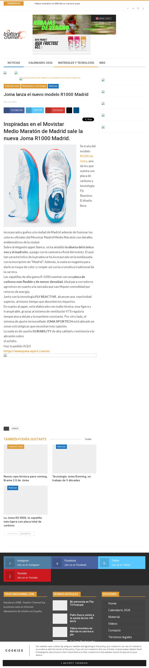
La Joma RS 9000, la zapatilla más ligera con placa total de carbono (23, 521)
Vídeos (112, 624)
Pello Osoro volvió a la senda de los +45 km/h (82, 618)
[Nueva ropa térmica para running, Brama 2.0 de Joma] (26, 459)
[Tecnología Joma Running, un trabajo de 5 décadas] (74, 459)
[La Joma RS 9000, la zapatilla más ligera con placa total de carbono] (26, 500)
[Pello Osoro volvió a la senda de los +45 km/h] (60, 619)
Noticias (14, 62)
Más (102, 62)
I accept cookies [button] (74, 663)
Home (112, 603)
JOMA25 (15, 429)
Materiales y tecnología (76, 62)
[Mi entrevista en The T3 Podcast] (60, 605)
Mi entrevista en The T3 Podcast (82, 603)
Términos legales (120, 637)
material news (12, 86)
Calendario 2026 (41, 62)
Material (114, 617)
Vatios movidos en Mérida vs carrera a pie (57, 3)
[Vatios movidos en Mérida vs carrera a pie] (60, 632)
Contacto (114, 630)
